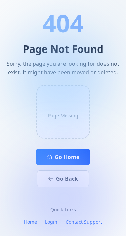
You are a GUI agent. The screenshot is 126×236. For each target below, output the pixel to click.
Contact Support (84, 221)
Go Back (67, 178)
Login (51, 221)
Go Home (67, 157)
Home (30, 221)
